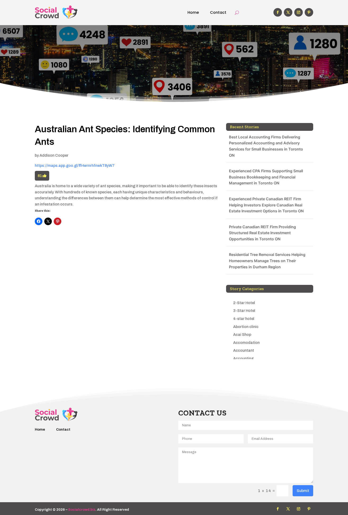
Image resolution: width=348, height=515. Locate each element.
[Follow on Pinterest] (309, 12)
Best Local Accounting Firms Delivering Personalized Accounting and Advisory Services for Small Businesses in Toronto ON (266, 146)
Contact (218, 12)
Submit (303, 491)
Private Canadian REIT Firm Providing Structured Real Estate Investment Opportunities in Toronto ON (262, 232)
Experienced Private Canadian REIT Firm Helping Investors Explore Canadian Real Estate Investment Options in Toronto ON (266, 204)
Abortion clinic (246, 327)
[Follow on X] (288, 12)
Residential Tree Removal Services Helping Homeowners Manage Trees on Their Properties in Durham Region (267, 260)
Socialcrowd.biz (81, 509)
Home (193, 12)
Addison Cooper (54, 155)
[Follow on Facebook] (277, 12)
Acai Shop (242, 335)
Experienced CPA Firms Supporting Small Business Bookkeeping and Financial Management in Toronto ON (266, 177)
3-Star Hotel (244, 311)
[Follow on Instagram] (298, 12)
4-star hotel (243, 319)
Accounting (243, 358)
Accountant (243, 350)
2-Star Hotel (244, 303)
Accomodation (246, 343)
